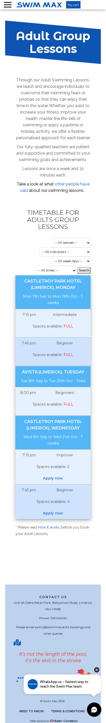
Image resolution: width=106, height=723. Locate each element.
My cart (73, 5)
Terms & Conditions (68, 711)
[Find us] (18, 642)
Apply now (53, 478)
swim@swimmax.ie (50, 627)
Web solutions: (54, 721)
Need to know (32, 711)
